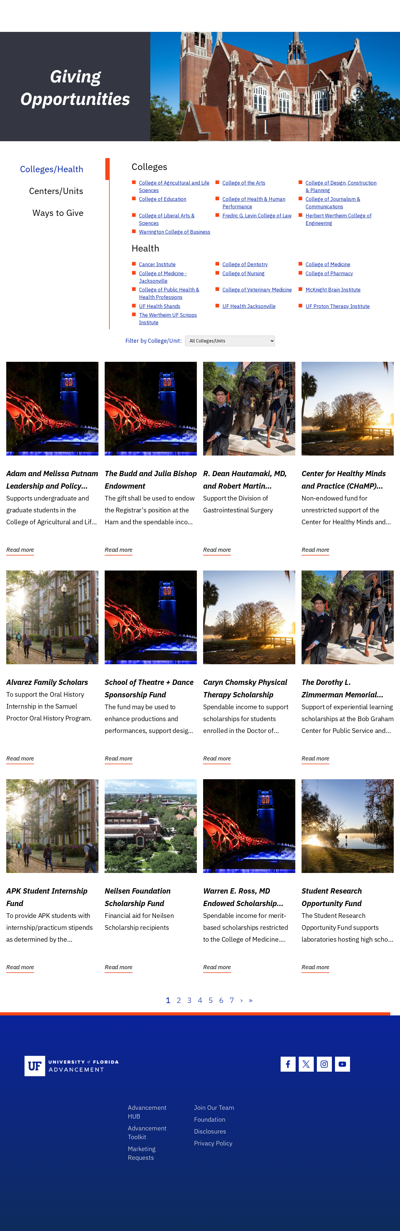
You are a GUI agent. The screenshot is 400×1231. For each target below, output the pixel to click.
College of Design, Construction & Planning (341, 186)
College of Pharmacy (329, 273)
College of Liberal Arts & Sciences (167, 219)
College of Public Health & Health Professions (169, 293)
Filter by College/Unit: (153, 340)
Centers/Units (56, 191)
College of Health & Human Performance (253, 203)
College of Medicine (328, 264)
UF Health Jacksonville (249, 306)
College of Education (162, 199)
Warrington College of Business (174, 232)
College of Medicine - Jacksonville (163, 277)
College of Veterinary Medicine (257, 290)
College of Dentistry (245, 264)
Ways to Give (57, 212)
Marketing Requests (142, 1153)
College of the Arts (243, 183)
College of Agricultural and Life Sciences (174, 186)
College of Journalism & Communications (333, 203)
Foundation (209, 1119)
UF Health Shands (159, 306)
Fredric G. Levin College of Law (257, 215)
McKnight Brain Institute (333, 290)
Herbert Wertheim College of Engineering (339, 219)
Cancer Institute (157, 264)
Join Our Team (214, 1107)
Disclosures (210, 1131)
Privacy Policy (213, 1143)
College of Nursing (243, 273)
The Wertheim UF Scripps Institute (168, 319)
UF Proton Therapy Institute (338, 306)
